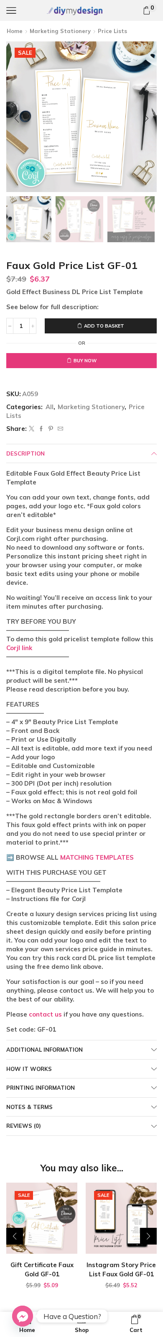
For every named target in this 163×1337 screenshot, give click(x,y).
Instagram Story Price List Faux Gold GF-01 (121, 1269)
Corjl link (19, 648)
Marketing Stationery (60, 31)
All (49, 407)
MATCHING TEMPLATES (97, 857)
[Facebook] (41, 428)
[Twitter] (31, 428)
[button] (16, 118)
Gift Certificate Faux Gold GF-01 (42, 1269)
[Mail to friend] (59, 428)
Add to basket (104, 326)
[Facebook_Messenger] (22, 1316)
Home (15, 31)
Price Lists (112, 31)
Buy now (85, 361)
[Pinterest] (51, 428)
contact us (45, 1014)
